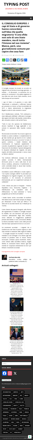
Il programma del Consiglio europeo (13, 251)
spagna (27, 425)
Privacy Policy (7, 380)
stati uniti (12, 429)
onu (12, 422)
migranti (5, 419)
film (20, 409)
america (15, 392)
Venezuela (17, 432)
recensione (25, 422)
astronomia (6, 395)
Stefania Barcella (19, 55)
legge (10, 415)
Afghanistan (7, 392)
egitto (22, 405)
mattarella (23, 415)
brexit (27, 395)
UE (11, 432)
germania (6, 412)
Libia (16, 415)
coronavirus (7, 405)
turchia (5, 432)
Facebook (13, 409)
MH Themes (27, 438)
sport (5, 429)
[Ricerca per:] (16, 363)
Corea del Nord (8, 402)
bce (21, 395)
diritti (15, 405)
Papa (17, 422)
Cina (15, 399)
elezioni (5, 409)
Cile (10, 399)
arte (22, 392)
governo (14, 412)
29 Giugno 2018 (7, 55)
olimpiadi (6, 422)
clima (21, 399)
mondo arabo (15, 419)
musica (24, 419)
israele (27, 412)
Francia (26, 409)
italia (4, 415)
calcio (5, 399)
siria (21, 425)
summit (20, 429)
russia (15, 425)
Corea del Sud (19, 402)
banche (15, 395)
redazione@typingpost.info (23, 384)
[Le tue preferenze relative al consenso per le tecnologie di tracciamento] (30, 437)
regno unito (7, 425)
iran (20, 412)
